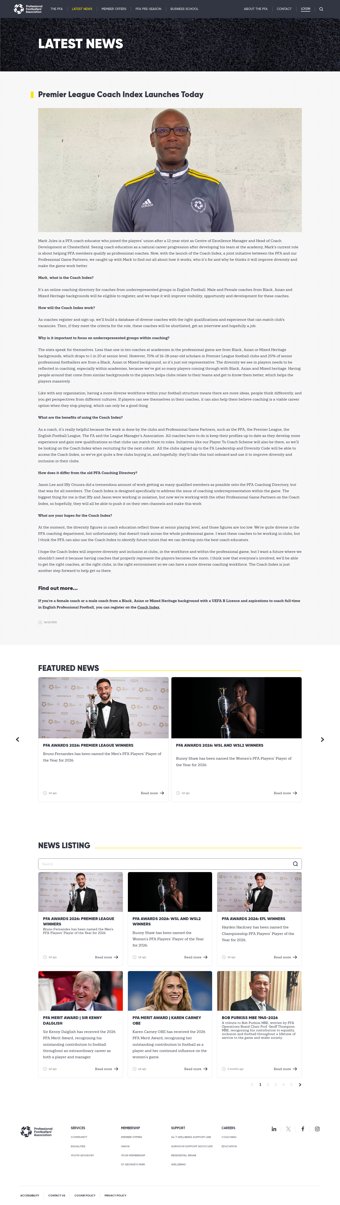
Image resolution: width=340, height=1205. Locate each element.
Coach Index (148, 607)
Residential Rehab (183, 1155)
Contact (284, 9)
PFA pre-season (148, 9)
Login (305, 8)
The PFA (57, 9)
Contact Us (56, 1195)
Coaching (229, 1137)
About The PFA (256, 9)
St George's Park (133, 1164)
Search (295, 864)
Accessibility (29, 1195)
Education (229, 1146)
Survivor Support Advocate (192, 1146)
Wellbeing (178, 1164)
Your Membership (133, 1155)
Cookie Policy (84, 1195)
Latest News (82, 9)
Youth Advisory (82, 1155)
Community (79, 1137)
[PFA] (28, 9)
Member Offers (114, 9)
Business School (184, 9)
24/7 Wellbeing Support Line (191, 1137)
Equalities (78, 1146)
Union (125, 1146)
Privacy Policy (115, 1195)
